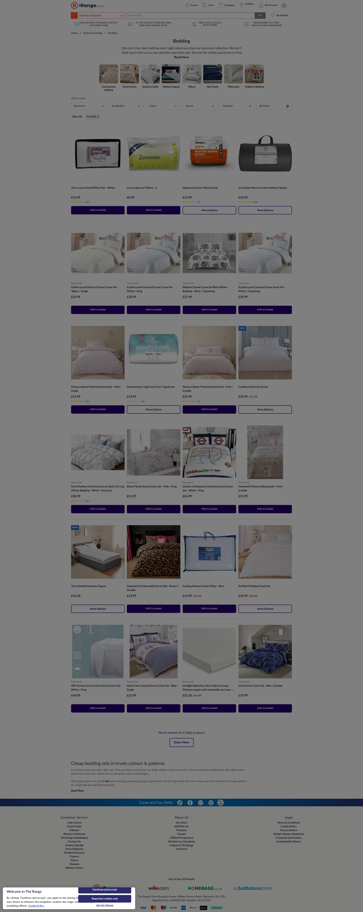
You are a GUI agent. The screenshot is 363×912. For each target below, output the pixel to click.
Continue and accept (104, 889)
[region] (69, 898)
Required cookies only (105, 898)
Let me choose (104, 905)
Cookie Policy (36, 906)
